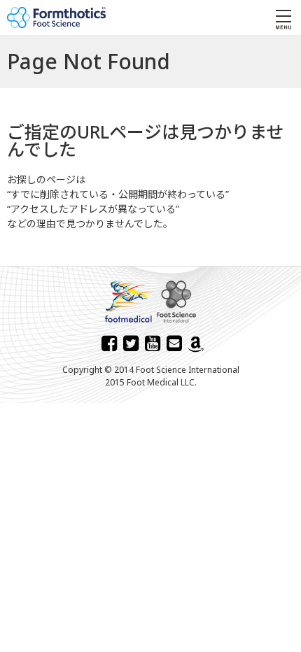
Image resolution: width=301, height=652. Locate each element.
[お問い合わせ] (174, 342)
